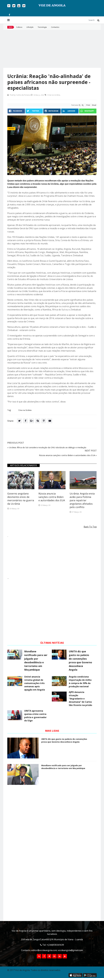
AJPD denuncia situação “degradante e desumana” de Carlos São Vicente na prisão (80, 699)
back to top (90, 526)
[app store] (75, 975)
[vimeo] (23, 5)
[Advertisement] (52, 49)
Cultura (19, 27)
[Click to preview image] (52, 145)
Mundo (11, 128)
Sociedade (11, 680)
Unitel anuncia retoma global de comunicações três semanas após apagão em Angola (34, 683)
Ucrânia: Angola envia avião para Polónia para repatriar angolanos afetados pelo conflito (82, 500)
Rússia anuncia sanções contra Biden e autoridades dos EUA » (68, 455)
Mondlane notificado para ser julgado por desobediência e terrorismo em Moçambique (35, 660)
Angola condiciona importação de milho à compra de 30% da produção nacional (80, 681)
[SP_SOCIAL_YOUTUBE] (65, 956)
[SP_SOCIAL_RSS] (39, 956)
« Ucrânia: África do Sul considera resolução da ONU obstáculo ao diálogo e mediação (46, 447)
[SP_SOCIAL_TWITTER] (49, 956)
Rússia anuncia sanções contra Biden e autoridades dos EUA (51, 497)
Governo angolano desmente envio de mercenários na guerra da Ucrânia (20, 498)
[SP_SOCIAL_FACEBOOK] (44, 956)
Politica (55, 654)
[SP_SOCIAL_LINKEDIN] (59, 956)
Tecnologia (42, 27)
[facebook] (8, 5)
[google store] (90, 975)
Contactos (55, 27)
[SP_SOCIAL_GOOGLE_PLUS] (54, 956)
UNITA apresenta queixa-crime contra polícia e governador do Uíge (35, 715)
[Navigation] (8, 20)
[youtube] (18, 5)
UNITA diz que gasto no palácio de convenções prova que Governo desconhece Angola (80, 660)
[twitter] (13, 5)
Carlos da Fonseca (23, 95)
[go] (98, 20)
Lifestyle (30, 27)
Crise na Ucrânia (53, 95)
